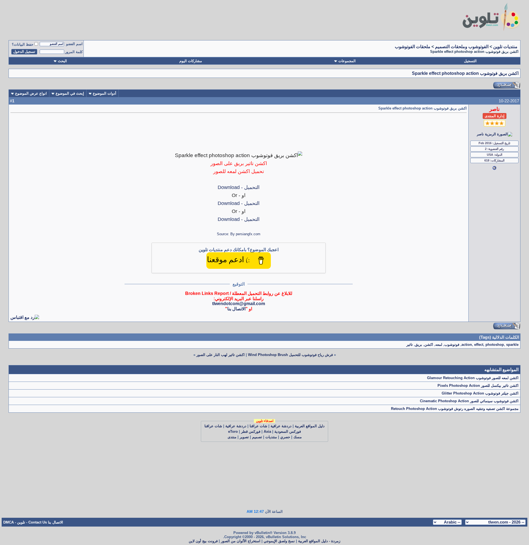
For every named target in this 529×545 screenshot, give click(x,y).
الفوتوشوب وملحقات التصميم (461, 46)
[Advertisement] (182, 18)
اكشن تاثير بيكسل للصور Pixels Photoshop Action (478, 386)
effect (478, 345)
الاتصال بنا (236, 308)
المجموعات (347, 61)
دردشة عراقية (281, 426)
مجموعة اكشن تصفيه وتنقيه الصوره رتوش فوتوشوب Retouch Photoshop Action (455, 409)
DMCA (8, 522)
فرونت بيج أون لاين (203, 541)
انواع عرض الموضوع (31, 93)
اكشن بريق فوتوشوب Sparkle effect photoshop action (465, 73)
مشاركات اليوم (190, 61)
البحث (62, 61)
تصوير (244, 437)
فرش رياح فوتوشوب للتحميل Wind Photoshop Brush (290, 355)
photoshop (494, 345)
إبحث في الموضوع (70, 93)
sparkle (512, 345)
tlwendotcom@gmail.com (238, 303)
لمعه (438, 345)
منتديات (271, 437)
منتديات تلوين (505, 46)
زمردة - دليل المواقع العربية (319, 541)
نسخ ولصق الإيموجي (279, 541)
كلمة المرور (74, 52)
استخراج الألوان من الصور (240, 541)
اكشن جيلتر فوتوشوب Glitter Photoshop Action (480, 393)
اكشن (428, 345)
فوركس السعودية (287, 431)
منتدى (232, 437)
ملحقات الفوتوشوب (412, 46)
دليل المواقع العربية (310, 426)
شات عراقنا (258, 426)
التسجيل (470, 61)
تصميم (257, 437)
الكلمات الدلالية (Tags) (499, 337)
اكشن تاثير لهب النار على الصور (220, 355)
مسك (297, 437)
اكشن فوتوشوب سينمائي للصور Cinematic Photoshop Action (469, 401)
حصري (285, 437)
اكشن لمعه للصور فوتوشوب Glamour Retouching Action (473, 378)
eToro (233, 431)
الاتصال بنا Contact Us (45, 522)
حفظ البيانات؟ (22, 44)
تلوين (21, 522)
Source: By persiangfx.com (238, 234)
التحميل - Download (239, 187)
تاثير (409, 345)
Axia (267, 431)
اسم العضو (74, 44)
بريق (418, 345)
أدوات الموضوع (104, 93)
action (466, 345)
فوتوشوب (451, 345)
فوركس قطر (250, 431)
